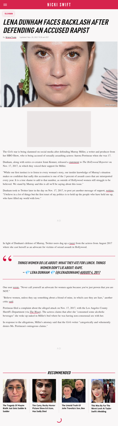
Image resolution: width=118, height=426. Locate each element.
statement (74, 162)
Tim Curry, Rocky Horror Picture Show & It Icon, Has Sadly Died (43, 408)
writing (110, 190)
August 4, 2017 (90, 272)
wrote (16, 287)
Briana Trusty (11, 37)
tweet (72, 243)
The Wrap (35, 311)
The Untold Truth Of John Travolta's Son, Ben (73, 406)
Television (9, 13)
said (11, 301)
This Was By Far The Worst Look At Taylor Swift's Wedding (101, 408)
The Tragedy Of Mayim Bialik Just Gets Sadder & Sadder (14, 408)
